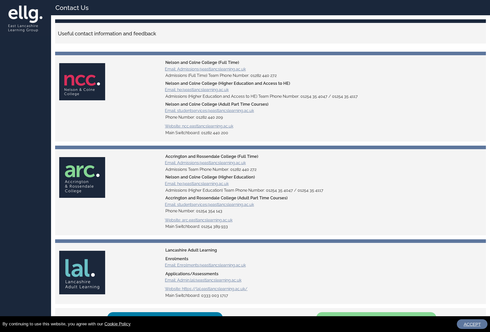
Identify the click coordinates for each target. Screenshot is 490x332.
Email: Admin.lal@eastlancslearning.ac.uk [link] (203, 280)
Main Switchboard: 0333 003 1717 (196, 295)
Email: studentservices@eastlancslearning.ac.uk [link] (209, 110)
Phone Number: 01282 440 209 (194, 117)
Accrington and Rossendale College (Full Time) (211, 156)
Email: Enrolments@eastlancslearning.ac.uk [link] (205, 265)
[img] (82, 81)
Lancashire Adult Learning (191, 250)
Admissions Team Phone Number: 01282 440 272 (210, 169)
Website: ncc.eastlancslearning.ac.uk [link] (199, 126)
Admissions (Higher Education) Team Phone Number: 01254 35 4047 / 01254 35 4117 (244, 190)
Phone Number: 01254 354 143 (193, 211)
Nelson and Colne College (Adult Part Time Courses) (216, 104)
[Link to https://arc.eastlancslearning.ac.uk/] (82, 175)
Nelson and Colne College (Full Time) (202, 62)
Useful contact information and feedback (107, 34)
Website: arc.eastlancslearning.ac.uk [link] (198, 220)
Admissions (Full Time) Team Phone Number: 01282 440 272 (221, 75)
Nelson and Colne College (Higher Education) (210, 177)
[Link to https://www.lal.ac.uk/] (82, 270)
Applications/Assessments (191, 273)
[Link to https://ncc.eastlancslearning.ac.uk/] (82, 79)
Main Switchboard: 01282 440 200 (196, 132)
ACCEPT (472, 324)
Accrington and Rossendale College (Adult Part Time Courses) (226, 198)
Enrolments (176, 258)
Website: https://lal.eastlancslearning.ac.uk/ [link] (206, 288)
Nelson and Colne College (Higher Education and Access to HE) (227, 83)
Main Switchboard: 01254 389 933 (196, 226)
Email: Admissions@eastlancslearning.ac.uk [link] (205, 69)
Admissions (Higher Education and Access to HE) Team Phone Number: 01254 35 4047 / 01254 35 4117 (261, 96)
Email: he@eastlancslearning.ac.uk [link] (197, 89)
